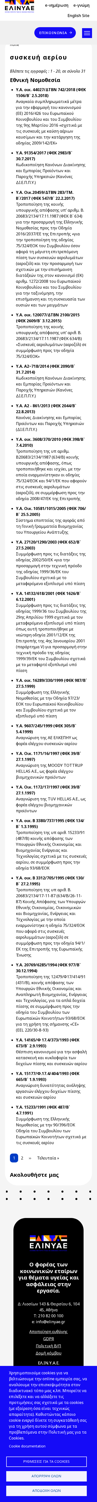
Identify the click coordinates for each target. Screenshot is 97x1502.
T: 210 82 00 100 (48, 1316)
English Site (78, 15)
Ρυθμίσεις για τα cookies (46, 1461)
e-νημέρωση (56, 5)
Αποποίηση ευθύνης (48, 1331)
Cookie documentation (27, 1446)
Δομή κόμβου (48, 1353)
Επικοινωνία (53, 32)
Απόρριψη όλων (46, 1476)
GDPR (48, 1338)
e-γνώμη (81, 5)
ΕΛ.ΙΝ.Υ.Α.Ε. (48, 1363)
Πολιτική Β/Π (48, 1346)
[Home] (21, 6)
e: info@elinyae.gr (48, 1321)
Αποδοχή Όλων (46, 1490)
